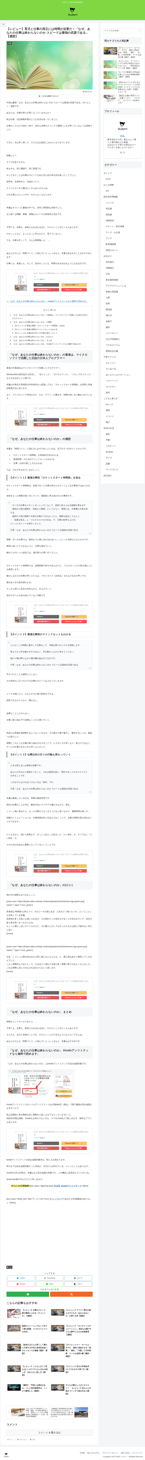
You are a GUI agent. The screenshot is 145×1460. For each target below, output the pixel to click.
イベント (110, 416)
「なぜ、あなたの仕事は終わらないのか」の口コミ (32, 337)
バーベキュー (112, 333)
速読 (108, 434)
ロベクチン (111, 386)
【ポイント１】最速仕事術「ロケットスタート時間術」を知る (39, 326)
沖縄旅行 (110, 268)
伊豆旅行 (110, 262)
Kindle (39, 285)
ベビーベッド (112, 380)
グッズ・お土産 (113, 232)
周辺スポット (112, 250)
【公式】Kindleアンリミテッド (67, 1186)
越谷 (108, 327)
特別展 (109, 215)
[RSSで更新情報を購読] (71, 1294)
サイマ (109, 458)
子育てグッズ (110, 357)
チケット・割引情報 (115, 226)
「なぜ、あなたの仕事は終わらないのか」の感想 (32, 322)
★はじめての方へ (93, 1453)
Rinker (42, 279)
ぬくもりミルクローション (118, 375)
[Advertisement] (49, 1236)
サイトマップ (137, 1453)
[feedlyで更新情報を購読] (27, 1294)
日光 (108, 274)
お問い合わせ (125, 1453)
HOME (82, 1453)
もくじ (46, 310)
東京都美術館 (112, 280)
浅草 (108, 303)
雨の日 (109, 315)
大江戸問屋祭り (113, 339)
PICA (108, 179)
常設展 (109, 209)
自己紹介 (108, 475)
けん (122, 135)
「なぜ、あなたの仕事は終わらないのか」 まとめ (32, 340)
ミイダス (57, 1199)
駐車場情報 (111, 244)
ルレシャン (111, 363)
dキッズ (109, 404)
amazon (109, 452)
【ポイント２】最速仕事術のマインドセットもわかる (35, 329)
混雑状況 (110, 220)
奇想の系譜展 (112, 292)
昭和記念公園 (112, 351)
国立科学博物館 (111, 197)
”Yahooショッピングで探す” (73, 290)
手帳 (108, 440)
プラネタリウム (113, 345)
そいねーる (111, 369)
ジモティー (111, 446)
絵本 (108, 392)
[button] (78, 1284)
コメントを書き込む (49, 1432)
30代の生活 (109, 428)
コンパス (110, 203)
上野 (108, 298)
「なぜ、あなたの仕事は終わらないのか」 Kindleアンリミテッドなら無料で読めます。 (47, 344)
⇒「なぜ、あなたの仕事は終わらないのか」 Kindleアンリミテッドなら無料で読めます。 (47, 301)
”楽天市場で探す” (43, 290)
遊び (108, 422)
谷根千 (109, 321)
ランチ (109, 238)
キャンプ (108, 173)
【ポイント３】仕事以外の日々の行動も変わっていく (35, 333)
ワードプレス (112, 469)
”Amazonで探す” (70, 285)
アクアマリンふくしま (116, 286)
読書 (10, 1267)
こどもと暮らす (111, 398)
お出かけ (108, 256)
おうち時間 (109, 185)
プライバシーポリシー (110, 1453)
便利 (108, 410)
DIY (107, 191)
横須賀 (109, 309)
